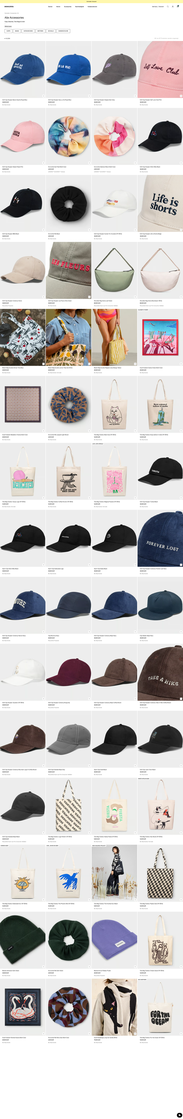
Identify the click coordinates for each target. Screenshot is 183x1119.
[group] (22, 69)
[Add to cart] (43, 96)
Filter (8, 38)
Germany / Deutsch (158, 6)
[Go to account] (172, 7)
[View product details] (22, 102)
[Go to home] (26, 7)
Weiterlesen (8, 26)
